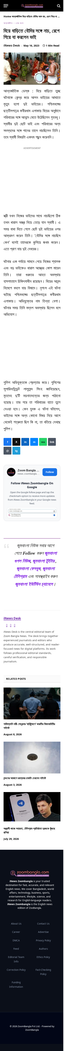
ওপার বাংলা (19, 23)
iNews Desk (12, 45)
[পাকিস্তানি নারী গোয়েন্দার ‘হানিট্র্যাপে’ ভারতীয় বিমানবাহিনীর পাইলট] (32, 703)
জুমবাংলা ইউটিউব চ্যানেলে (34, 584)
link (52, 442)
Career (16, 932)
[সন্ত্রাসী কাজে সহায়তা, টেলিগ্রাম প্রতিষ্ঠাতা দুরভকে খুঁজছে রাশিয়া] (32, 808)
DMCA (16, 940)
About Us (16, 923)
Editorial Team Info (16, 959)
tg (16, 451)
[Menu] (6, 6)
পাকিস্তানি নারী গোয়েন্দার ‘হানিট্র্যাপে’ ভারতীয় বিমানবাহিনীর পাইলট (29, 726)
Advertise (43, 932)
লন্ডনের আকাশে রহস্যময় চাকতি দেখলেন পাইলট (25, 778)
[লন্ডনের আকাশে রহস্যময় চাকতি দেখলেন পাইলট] (32, 757)
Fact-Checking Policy (43, 972)
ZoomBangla (32, 1029)
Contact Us (43, 923)
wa (43, 442)
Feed (16, 948)
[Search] (58, 6)
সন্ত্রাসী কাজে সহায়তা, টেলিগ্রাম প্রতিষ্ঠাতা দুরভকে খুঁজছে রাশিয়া (29, 830)
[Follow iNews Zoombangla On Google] (32, 512)
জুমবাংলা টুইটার (43, 561)
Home (7, 16)
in (25, 442)
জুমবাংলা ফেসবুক (28, 568)
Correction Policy (16, 969)
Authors (43, 948)
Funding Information (16, 984)
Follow (50, 472)
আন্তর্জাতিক (17, 16)
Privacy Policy (43, 940)
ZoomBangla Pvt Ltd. (29, 1026)
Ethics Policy (43, 957)
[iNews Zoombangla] (32, 6)
